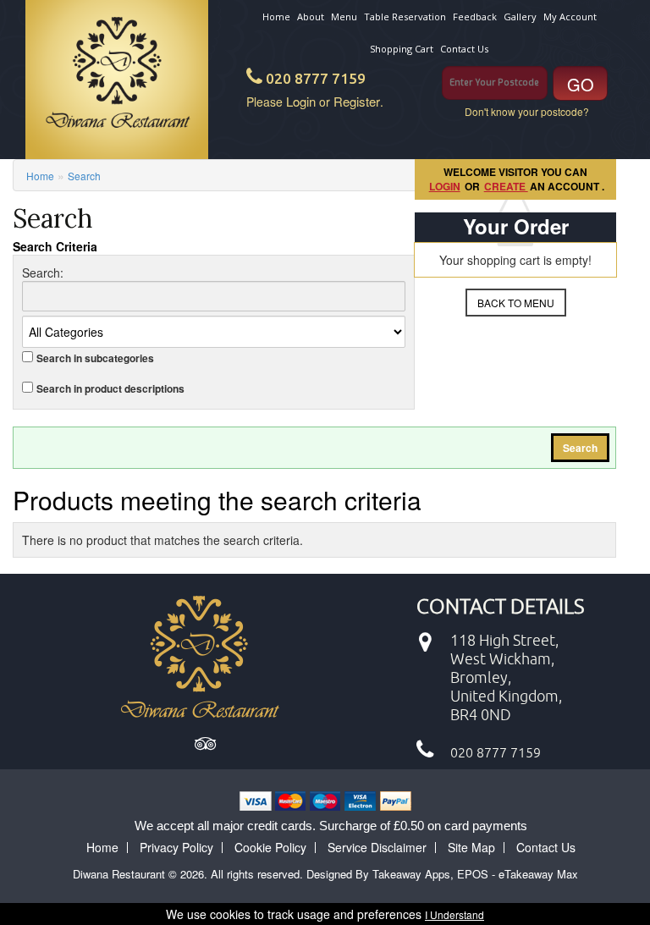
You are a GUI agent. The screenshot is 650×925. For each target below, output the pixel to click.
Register (356, 101)
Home (276, 16)
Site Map (471, 847)
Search (84, 175)
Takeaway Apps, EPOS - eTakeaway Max (475, 874)
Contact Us (464, 48)
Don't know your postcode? (527, 111)
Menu (344, 16)
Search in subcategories (95, 358)
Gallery (520, 16)
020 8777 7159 (316, 78)
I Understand (454, 914)
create (506, 186)
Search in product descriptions (110, 389)
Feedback (475, 16)
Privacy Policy (176, 847)
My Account (570, 16)
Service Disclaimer (377, 847)
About (310, 16)
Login (301, 101)
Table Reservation (405, 16)
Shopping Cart (401, 48)
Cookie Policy (270, 847)
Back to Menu (515, 302)
